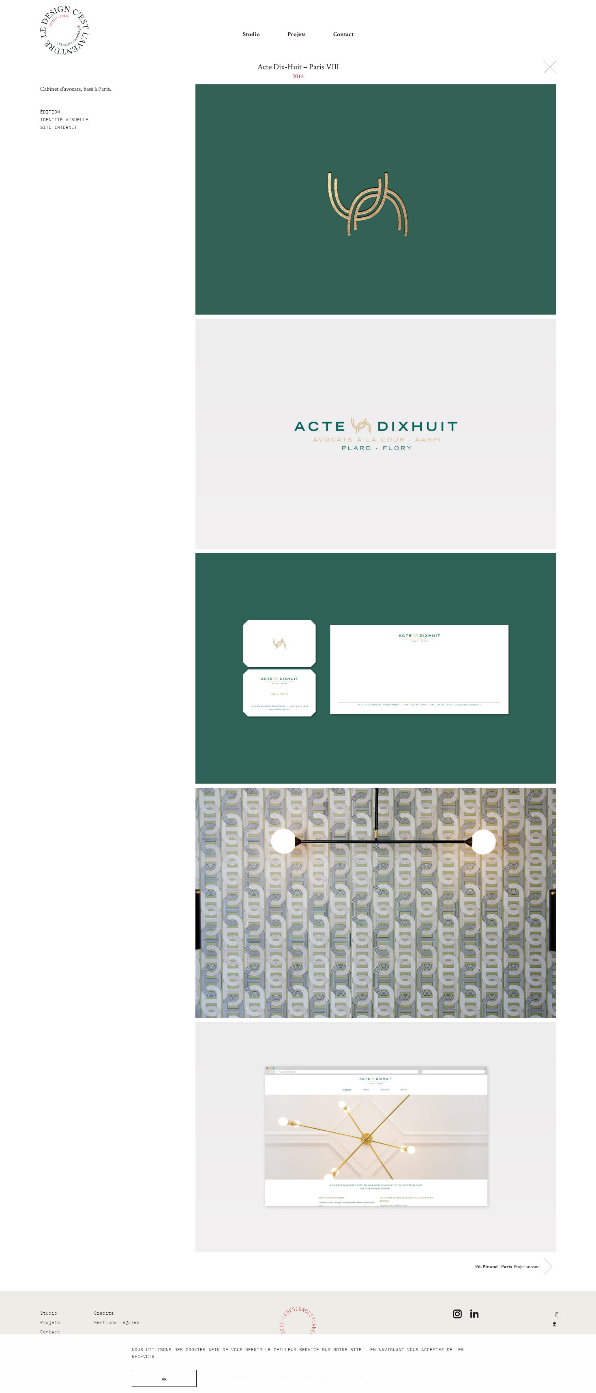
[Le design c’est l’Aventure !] (64, 30)
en (556, 1314)
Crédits (104, 1313)
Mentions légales (116, 1322)
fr (553, 1324)
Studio (251, 35)
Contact (343, 35)
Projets (296, 35)
